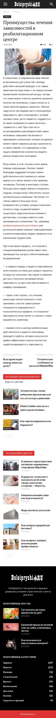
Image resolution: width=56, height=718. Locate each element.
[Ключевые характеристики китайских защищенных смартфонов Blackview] (11, 465)
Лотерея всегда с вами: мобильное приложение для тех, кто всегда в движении (35, 394)
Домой (6, 11)
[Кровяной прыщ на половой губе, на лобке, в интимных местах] (11, 627)
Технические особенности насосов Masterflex (41, 362)
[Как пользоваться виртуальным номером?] (11, 644)
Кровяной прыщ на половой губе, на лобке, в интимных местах (37, 627)
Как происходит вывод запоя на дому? (13, 362)
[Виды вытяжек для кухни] (11, 514)
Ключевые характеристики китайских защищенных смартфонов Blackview (36, 464)
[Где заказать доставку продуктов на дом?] (11, 613)
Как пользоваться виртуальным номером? (34, 641)
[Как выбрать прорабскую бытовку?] (11, 529)
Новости (16, 11)
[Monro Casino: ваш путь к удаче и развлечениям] (11, 409)
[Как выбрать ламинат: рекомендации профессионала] (11, 544)
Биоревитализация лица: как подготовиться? (35, 497)
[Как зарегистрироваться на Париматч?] (11, 424)
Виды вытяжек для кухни (35, 510)
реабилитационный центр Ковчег (20, 225)
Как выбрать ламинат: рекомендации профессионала (34, 543)
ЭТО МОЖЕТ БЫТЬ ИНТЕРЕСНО (22, 376)
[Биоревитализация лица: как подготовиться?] (11, 499)
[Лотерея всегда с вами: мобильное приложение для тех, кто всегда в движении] (11, 394)
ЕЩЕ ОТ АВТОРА (14, 381)
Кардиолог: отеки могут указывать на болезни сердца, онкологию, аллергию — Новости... (34, 481)
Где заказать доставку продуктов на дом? (33, 611)
